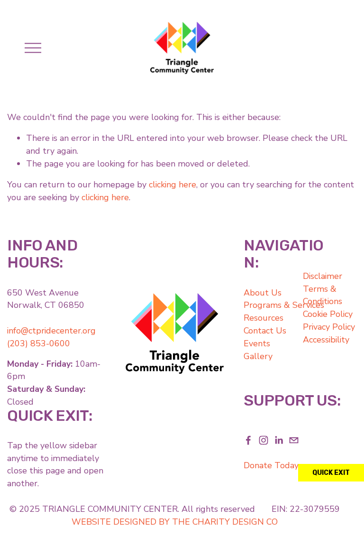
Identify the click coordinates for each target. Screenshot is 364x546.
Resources (263, 318)
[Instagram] (263, 440)
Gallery (258, 356)
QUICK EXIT (331, 473)
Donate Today (271, 465)
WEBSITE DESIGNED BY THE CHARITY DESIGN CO (175, 521)
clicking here (172, 184)
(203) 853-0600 (38, 343)
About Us (263, 292)
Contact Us (265, 330)
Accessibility (326, 339)
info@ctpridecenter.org (51, 330)
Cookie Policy (328, 314)
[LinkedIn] (278, 440)
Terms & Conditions (322, 295)
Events (257, 343)
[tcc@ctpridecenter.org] (294, 440)
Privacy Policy (329, 327)
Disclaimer (322, 276)
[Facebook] (248, 440)
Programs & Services (284, 305)
